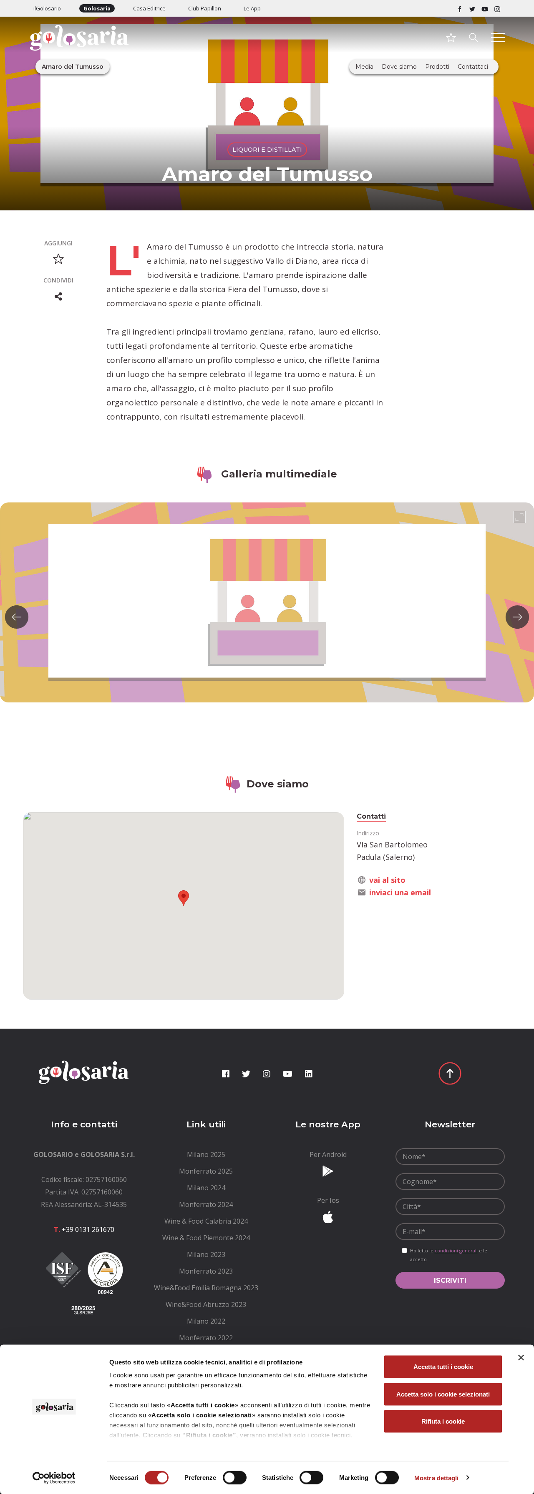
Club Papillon (204, 8)
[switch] (235, 1477)
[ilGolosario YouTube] (484, 8)
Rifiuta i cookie (443, 1421)
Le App (252, 8)
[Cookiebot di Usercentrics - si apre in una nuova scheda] (54, 1478)
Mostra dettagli (436, 1477)
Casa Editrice (149, 8)
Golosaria (97, 8)
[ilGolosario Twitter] (472, 8)
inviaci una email (400, 892)
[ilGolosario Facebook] (459, 8)
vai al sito (387, 880)
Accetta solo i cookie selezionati (443, 1393)
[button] (183, 898)
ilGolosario (47, 8)
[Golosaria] (84, 49)
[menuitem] (206, 1154)
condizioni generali (456, 1250)
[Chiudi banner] (521, 1358)
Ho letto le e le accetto (448, 1254)
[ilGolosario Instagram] (497, 8)
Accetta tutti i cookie (443, 1366)
